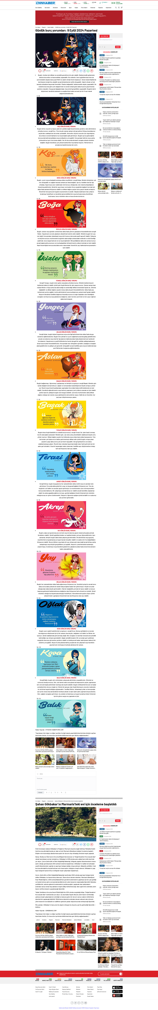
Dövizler (78, 989)
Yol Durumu (107, 980)
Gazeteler (108, 7)
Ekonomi (63, 7)
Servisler (47, 7)
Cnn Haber (37, 27)
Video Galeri (90, 989)
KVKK (83, 1008)
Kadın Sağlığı (50, 27)
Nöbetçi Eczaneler (54, 991)
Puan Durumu (79, 980)
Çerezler (79, 1008)
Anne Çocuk (50, 801)
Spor (70, 7)
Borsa (37, 980)
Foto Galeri (84, 7)
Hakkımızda (61, 1008)
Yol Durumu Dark (39, 989)
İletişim (66, 1008)
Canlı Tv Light (39, 991)
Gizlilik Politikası (73, 1008)
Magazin (44, 27)
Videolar (92, 7)
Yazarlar (100, 7)
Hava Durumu (68, 980)
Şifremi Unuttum (101, 991)
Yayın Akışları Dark (54, 989)
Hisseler (88, 980)
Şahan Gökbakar (78, 920)
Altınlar (78, 987)
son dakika (86, 920)
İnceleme (44, 920)
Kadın (76, 7)
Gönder (40, 792)
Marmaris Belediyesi (67, 920)
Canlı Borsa (65, 987)
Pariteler (97, 980)
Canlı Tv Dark (52, 987)
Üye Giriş (99, 987)
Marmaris (57, 920)
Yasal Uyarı (96, 1008)
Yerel (93, 920)
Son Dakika (38, 7)
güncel (38, 920)
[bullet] (57, 792)
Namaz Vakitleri (47, 980)
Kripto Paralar (118, 980)
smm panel (52, 996)
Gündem (55, 7)
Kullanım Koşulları (89, 1008)
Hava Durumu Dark (40, 987)
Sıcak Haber (90, 996)
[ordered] (55, 792)
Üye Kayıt (99, 989)
